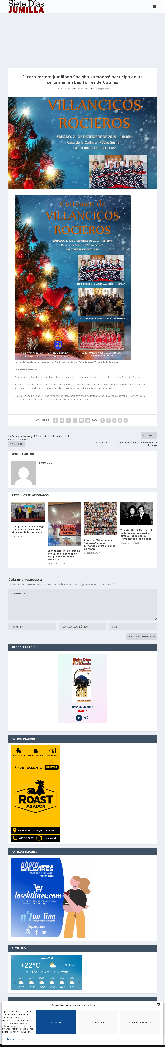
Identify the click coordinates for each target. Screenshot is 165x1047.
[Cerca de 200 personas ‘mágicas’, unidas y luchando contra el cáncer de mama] (100, 518)
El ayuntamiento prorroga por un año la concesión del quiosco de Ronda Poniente (64, 555)
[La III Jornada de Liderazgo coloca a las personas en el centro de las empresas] (27, 512)
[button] (158, 1005)
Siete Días (45, 462)
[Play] (79, 718)
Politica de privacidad (15, 1039)
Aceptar (56, 1022)
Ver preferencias (140, 1022)
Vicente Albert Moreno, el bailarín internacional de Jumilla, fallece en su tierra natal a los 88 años (136, 534)
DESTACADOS (79, 88)
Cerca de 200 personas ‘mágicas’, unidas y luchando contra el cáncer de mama (100, 544)
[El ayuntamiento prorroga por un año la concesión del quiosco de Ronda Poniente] (64, 524)
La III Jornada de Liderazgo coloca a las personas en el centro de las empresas (27, 529)
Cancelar (98, 1022)
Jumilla (91, 88)
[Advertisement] (82, 37)
